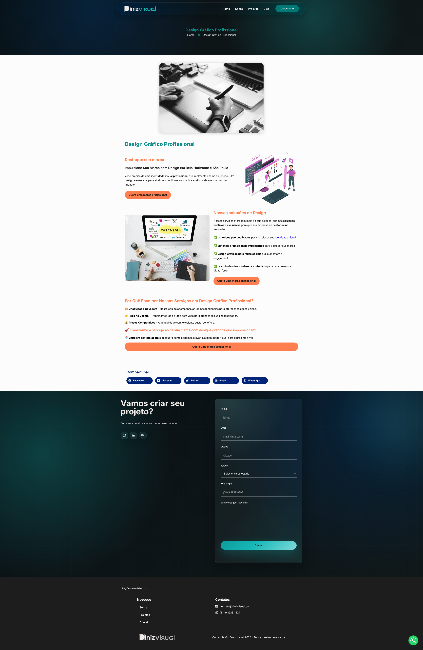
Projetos (253, 8)
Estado (224, 465)
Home (226, 8)
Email (223, 427)
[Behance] (143, 435)
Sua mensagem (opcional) (234, 502)
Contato (145, 622)
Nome (224, 408)
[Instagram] (124, 435)
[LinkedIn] (133, 435)
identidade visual (285, 237)
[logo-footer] (156, 637)
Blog (266, 8)
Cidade (224, 446)
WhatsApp (226, 483)
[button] (139, 380)
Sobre (239, 8)
